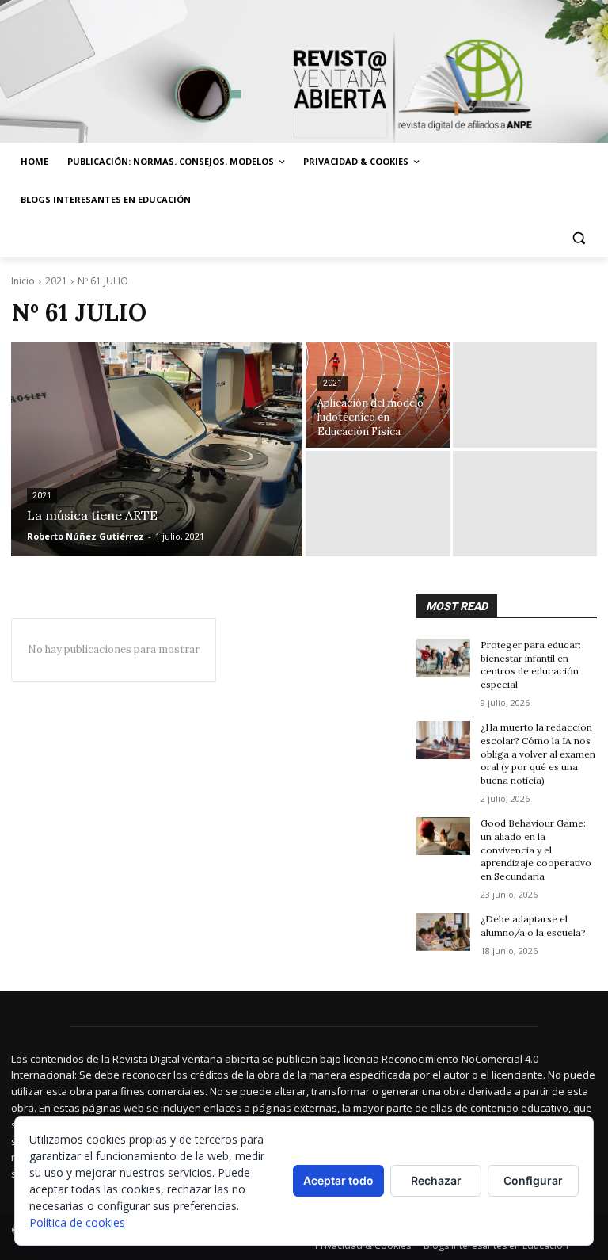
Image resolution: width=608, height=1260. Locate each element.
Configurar (533, 1180)
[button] (578, 238)
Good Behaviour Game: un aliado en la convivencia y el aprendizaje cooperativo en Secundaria (536, 849)
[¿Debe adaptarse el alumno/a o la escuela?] (443, 932)
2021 (56, 281)
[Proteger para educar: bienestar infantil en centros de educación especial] (443, 658)
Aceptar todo (338, 1180)
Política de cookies (77, 1222)
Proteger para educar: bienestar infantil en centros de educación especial (531, 664)
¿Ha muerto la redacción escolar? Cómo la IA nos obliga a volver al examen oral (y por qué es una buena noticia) (538, 753)
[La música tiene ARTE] (156, 449)
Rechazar (436, 1180)
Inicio (23, 281)
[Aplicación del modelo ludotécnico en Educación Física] (378, 395)
